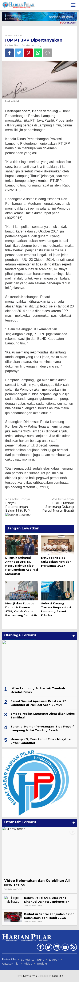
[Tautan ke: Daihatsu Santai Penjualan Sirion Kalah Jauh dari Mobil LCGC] (13, 917)
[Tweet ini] (19, 53)
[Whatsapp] (38, 53)
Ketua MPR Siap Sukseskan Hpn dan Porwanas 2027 (56, 561)
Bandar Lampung (31, 45)
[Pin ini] (28, 53)
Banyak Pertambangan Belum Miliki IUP (17, 505)
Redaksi (42, 963)
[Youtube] (64, 948)
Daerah (54, 959)
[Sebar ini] (9, 53)
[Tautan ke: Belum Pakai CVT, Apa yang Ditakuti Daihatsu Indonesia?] (13, 899)
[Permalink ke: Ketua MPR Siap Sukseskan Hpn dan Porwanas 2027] (57, 544)
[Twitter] (48, 948)
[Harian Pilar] (18, 5)
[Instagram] (56, 948)
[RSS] (73, 948)
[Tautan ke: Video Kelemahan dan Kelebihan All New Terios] (39, 852)
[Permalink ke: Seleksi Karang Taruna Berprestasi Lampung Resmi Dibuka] (57, 590)
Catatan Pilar (11, 963)
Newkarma (30, 975)
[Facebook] (40, 948)
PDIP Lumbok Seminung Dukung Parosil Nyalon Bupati (58, 505)
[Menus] (73, 5)
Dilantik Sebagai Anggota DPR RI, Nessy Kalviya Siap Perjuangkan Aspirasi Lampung (21, 565)
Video (28, 963)
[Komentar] (47, 53)
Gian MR (57, 975)
